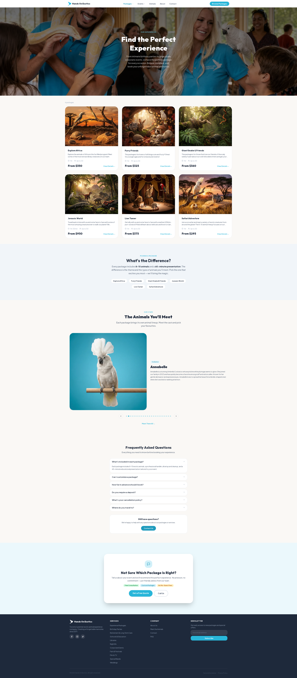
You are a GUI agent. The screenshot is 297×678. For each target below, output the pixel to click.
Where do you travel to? (123, 507)
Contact (172, 4)
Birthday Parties (116, 629)
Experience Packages (118, 625)
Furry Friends (136, 281)
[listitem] (72, 636)
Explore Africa (119, 281)
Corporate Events (117, 648)
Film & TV (113, 655)
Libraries (113, 640)
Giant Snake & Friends (157, 281)
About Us (153, 625)
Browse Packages (219, 4)
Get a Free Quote (141, 593)
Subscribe (209, 638)
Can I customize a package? (125, 477)
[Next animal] (176, 416)
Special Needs (115, 659)
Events (140, 4)
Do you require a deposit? (124, 492)
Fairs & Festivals (116, 651)
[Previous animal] (121, 416)
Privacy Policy (222, 673)
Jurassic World (178, 281)
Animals (152, 4)
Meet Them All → (148, 424)
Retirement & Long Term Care (121, 633)
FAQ (152, 637)
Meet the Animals (156, 629)
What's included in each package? (128, 461)
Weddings (114, 663)
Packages (127, 4)
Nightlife (113, 644)
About (162, 4)
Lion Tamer (138, 287)
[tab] (126, 416)
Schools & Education (118, 637)
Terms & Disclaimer (209, 673)
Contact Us (148, 528)
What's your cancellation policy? (127, 500)
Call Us (161, 593)
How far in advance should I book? (128, 484)
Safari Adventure (156, 287)
